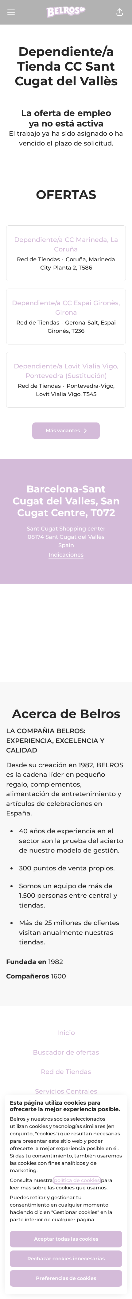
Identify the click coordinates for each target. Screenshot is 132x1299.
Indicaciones (66, 554)
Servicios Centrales (66, 1091)
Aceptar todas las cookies (66, 1239)
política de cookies (77, 1180)
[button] (119, 12)
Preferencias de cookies (66, 1278)
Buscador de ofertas (66, 1052)
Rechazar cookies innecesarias (66, 1259)
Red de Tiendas (66, 1071)
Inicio (66, 1032)
